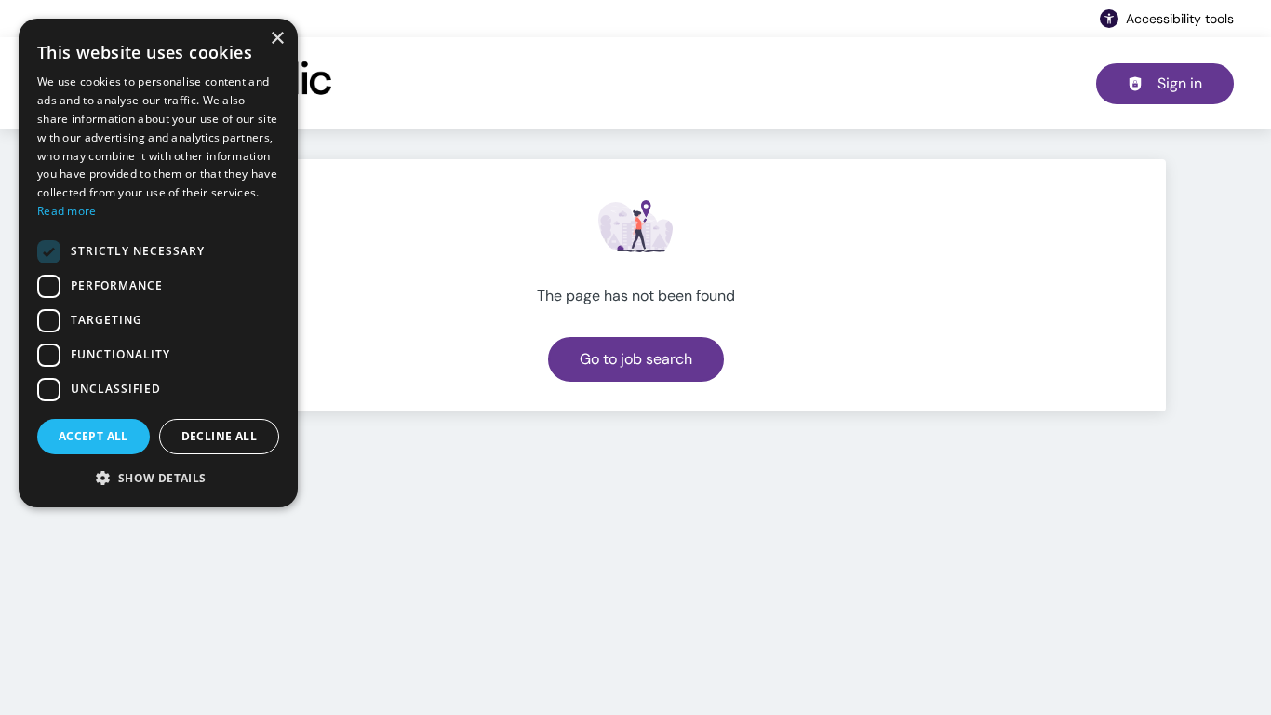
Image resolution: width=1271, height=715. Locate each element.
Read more (67, 211)
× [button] (277, 39)
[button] (158, 477)
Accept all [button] (93, 436)
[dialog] (158, 263)
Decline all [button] (219, 436)
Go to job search (636, 359)
